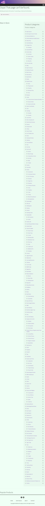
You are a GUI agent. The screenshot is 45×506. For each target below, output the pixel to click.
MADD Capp (28, 267)
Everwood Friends (30, 138)
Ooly (27, 314)
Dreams (28, 124)
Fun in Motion (31, 395)
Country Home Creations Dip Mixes (35, 99)
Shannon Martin (29, 404)
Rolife (27, 376)
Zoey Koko (30, 298)
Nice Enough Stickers (30, 303)
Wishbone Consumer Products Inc (33, 481)
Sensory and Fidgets (30, 390)
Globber (29, 321)
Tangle (29, 456)
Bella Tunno (28, 72)
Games (27, 169)
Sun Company (29, 433)
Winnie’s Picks (29, 478)
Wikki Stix (28, 476)
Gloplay (28, 208)
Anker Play (28, 40)
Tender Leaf (30, 246)
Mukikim (29, 451)
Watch (27, 472)
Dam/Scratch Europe (30, 122)
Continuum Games (31, 174)
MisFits (27, 289)
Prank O (28, 352)
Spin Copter (28, 410)
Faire (29, 83)
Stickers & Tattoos (30, 431)
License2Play (30, 333)
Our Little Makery (29, 316)
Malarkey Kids (31, 237)
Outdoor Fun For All (30, 319)
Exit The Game (31, 176)
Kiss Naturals (30, 426)
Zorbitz (28, 483)
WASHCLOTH (30, 248)
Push (29, 244)
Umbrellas (28, 467)
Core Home (28, 117)
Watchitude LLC (29, 474)
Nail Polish (28, 294)
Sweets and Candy (31, 104)
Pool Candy (30, 328)
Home (11, 500)
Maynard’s (28, 282)
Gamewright (29, 201)
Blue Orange (30, 153)
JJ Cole (29, 235)
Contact (33, 500)
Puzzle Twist (30, 370)
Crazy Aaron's (30, 392)
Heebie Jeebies (31, 323)
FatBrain (28, 140)
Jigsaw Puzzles (29, 255)
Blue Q (29, 276)
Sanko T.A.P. (28, 383)
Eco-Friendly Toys (30, 133)
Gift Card (28, 203)
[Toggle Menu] (43, 4)
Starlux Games (29, 417)
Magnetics (28, 269)
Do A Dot (30, 54)
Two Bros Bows (29, 465)
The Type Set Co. (29, 440)
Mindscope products (32, 449)
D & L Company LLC (30, 119)
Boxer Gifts (30, 278)
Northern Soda (29, 312)
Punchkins (28, 356)
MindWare (28, 287)
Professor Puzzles (31, 185)
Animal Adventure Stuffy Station (32, 38)
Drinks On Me (29, 126)
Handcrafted (28, 214)
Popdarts (28, 349)
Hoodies (29, 113)
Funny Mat (28, 167)
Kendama (30, 183)
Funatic (27, 165)
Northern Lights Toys (30, 309)
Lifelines (28, 262)
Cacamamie (30, 171)
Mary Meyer (28, 271)
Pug (27, 354)
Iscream (28, 253)
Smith (29, 219)
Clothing (28, 110)
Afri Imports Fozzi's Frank (31, 33)
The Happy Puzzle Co (30, 438)
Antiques (30, 47)
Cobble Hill (30, 361)
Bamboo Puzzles (29, 70)
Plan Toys (30, 242)
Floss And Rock (29, 142)
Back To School (29, 67)
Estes (27, 135)
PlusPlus (30, 88)
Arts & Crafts (28, 52)
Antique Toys (29, 45)
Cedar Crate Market (30, 106)
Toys (27, 444)
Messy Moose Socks (30, 285)
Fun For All (28, 149)
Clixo (27, 108)
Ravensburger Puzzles (30, 372)
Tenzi (29, 187)
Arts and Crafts (29, 63)
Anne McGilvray (29, 42)
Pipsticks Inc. (29, 345)
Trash (29, 192)
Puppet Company (31, 340)
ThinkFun (30, 190)
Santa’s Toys (30, 397)
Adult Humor (29, 31)
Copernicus (30, 422)
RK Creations (30, 217)
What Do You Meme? (32, 196)
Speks (29, 399)
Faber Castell (30, 56)
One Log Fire (30, 325)
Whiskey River (31, 280)
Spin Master (28, 413)
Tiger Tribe (28, 442)
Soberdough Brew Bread (31, 406)
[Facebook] (21, 497)
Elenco (29, 424)
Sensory (28, 388)
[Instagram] (23, 497)
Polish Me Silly (31, 296)
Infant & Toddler (29, 228)
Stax (29, 92)
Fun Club (28, 147)
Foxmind (29, 178)
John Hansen (30, 365)
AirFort (29, 151)
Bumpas (28, 95)
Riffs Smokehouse (30, 374)
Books (27, 79)
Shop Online (19, 500)
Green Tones (30, 230)
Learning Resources (30, 260)
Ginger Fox (30, 181)
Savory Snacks (31, 101)
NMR (27, 305)
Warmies (28, 469)
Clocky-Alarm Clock (32, 156)
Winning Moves (31, 199)
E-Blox (27, 128)
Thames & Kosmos (32, 428)
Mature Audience (29, 273)
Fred (27, 144)
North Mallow (29, 307)
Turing (29, 194)
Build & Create (29, 81)
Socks (27, 408)
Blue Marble (28, 76)
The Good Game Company (31, 435)
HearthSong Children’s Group (32, 223)
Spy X (29, 453)
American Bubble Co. (30, 36)
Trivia (27, 462)
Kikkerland (28, 257)
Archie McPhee (29, 49)
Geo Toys (30, 363)
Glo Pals (29, 158)
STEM (27, 419)
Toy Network (30, 458)
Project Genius (31, 367)
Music (27, 291)
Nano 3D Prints (29, 300)
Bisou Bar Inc (29, 74)
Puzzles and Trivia (30, 358)
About (26, 500)
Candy (27, 97)
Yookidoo (30, 251)
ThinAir (29, 162)
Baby (27, 65)
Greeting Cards (29, 212)
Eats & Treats (29, 131)
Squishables (30, 342)
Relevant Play (31, 90)
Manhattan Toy (31, 239)
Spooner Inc (28, 415)
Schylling (30, 58)
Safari (27, 381)
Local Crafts (28, 264)
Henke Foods (29, 226)
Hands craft (28, 221)
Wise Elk (29, 61)
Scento (27, 386)
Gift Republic (29, 205)
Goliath (28, 210)
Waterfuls (30, 460)
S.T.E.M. (27, 379)
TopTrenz (30, 401)
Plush (27, 347)
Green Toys (30, 233)
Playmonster (30, 85)
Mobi (29, 160)
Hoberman (30, 447)
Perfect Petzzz (31, 336)
